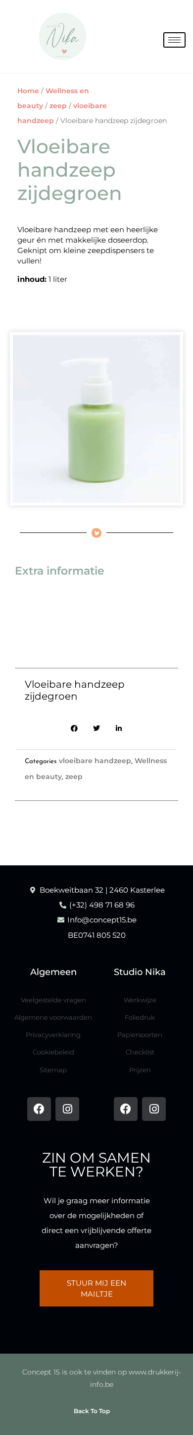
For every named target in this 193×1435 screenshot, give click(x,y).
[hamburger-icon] (174, 40)
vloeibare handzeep (95, 761)
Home (28, 91)
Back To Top (92, 1411)
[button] (74, 728)
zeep (58, 106)
